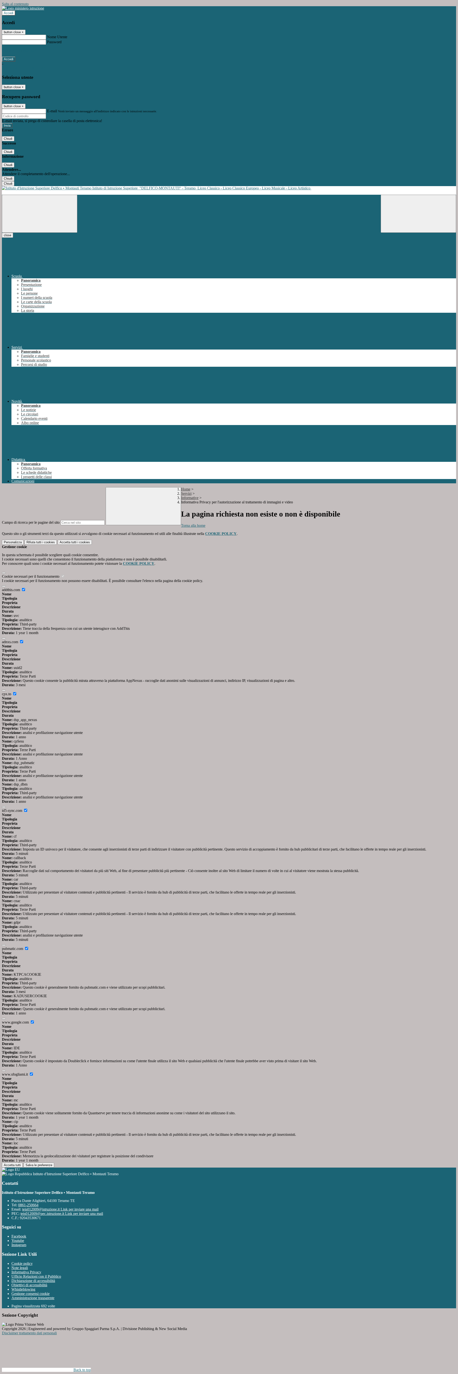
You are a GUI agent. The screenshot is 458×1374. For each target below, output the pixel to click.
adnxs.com (10, 642)
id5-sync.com (12, 810)
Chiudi (8, 138)
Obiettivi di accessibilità (29, 1285)
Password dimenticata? (19, 50)
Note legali (19, 1268)
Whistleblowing (23, 1289)
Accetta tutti (75, 542)
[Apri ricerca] (418, 214)
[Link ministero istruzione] (23, 8)
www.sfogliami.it (15, 1074)
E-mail (52, 111)
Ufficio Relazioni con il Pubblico (36, 1276)
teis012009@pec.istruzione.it (62, 1214)
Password (54, 42)
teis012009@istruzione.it (60, 1209)
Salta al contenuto (15, 4)
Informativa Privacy (26, 1272)
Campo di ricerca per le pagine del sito (31, 522)
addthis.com (11, 590)
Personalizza (13, 542)
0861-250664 (28, 1205)
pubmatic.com (13, 949)
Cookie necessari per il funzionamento (31, 576)
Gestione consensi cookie (30, 1294)
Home (185, 489)
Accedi (8, 13)
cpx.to (7, 694)
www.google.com (16, 1022)
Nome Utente (57, 37)
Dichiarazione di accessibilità (33, 1281)
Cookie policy (22, 1263)
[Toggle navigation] (39, 214)
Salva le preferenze (39, 1165)
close (7, 235)
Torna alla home (193, 525)
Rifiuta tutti (40, 542)
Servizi (186, 493)
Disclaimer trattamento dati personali (29, 1333)
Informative (189, 498)
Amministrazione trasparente (32, 1298)
